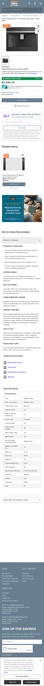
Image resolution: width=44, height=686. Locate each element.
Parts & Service (27, 576)
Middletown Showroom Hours (15, 617)
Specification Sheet (15, 362)
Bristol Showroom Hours (13, 605)
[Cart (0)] (40, 3)
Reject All (13, 682)
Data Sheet (12, 367)
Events (24, 581)
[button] (3, 3)
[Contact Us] (35, 3)
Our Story (5, 593)
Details (37, 78)
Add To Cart (22, 100)
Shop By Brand (7, 576)
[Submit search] (39, 10)
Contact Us (6, 598)
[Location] (29, 3)
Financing (25, 573)
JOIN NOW (6, 655)
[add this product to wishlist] (38, 31)
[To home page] (14, 4)
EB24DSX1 (10, 94)
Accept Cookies (31, 682)
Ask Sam (22, 128)
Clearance (5, 584)
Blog (3, 596)
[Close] (40, 660)
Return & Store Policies (10, 601)
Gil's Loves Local (28, 579)
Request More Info (23, 106)
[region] (22, 671)
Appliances (5, 15)
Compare (15, 188)
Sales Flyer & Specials (10, 579)
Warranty (11, 377)
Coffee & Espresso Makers (31, 15)
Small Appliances (15, 15)
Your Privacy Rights (22, 676)
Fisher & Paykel (14, 92)
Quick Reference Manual (17, 372)
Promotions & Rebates (10, 581)
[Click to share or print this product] (38, 26)
